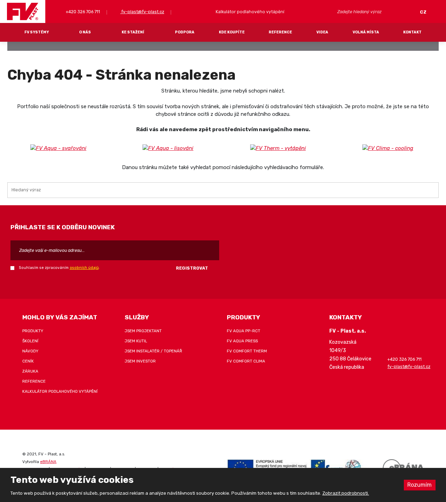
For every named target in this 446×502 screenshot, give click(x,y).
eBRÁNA (48, 461)
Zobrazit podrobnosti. (345, 493)
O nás (85, 32)
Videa (322, 32)
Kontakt (412, 32)
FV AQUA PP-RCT (243, 330)
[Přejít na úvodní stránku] (22, 11)
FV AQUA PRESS (242, 340)
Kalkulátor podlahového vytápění (60, 391)
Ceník (28, 361)
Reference (280, 32)
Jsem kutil (136, 340)
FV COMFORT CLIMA (246, 361)
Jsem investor (140, 361)
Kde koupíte (232, 32)
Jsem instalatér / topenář (153, 351)
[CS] (425, 12)
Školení (30, 340)
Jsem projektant (143, 330)
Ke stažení (133, 32)
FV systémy (36, 32)
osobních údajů (84, 267)
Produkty (32, 330)
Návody (30, 351)
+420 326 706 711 (82, 11)
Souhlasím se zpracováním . (59, 267)
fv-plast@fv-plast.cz (142, 11)
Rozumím (419, 484)
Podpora (184, 32)
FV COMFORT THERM (247, 351)
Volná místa (366, 32)
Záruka (30, 371)
